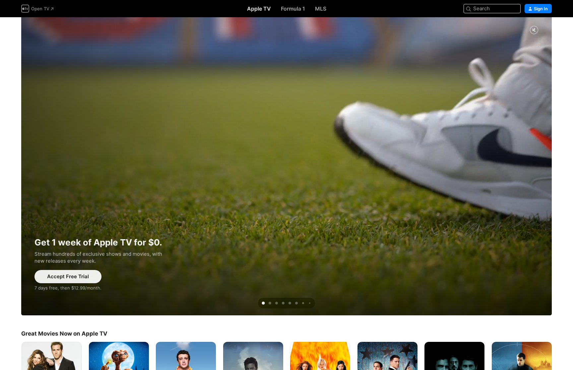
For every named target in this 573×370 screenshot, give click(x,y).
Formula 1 (293, 8)
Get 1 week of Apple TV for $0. (286, 166)
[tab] (263, 303)
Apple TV (259, 8)
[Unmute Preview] (534, 30)
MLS (320, 8)
